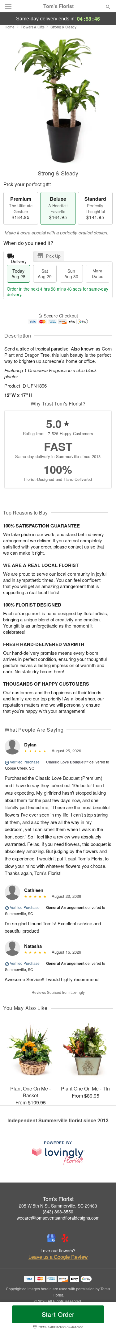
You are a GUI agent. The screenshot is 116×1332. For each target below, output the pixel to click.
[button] (103, 1318)
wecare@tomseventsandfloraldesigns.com (58, 1218)
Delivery (19, 260)
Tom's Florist (58, 6)
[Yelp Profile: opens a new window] (65, 1238)
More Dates (97, 273)
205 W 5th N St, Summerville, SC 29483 (58, 1206)
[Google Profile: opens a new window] (51, 1238)
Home (10, 26)
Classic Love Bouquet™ (67, 762)
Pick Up (53, 256)
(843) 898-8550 (58, 1211)
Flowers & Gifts (33, 26)
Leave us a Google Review (58, 1257)
